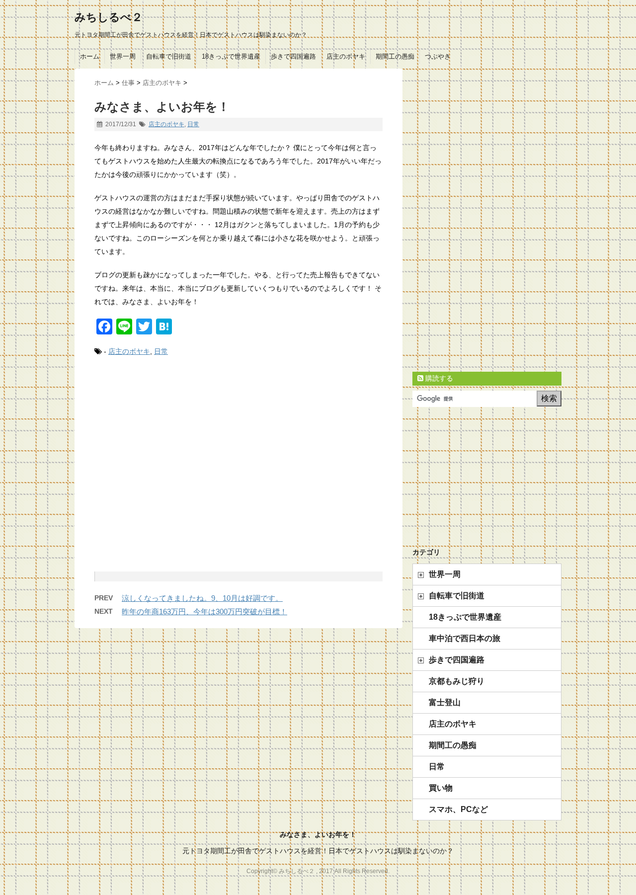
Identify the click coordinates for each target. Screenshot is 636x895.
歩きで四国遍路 (293, 56)
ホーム (89, 56)
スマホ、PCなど (458, 809)
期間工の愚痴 (395, 56)
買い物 (441, 788)
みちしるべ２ (109, 17)
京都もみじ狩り (456, 681)
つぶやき (438, 56)
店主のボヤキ (345, 56)
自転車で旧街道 (168, 56)
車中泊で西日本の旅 (464, 638)
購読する (438, 378)
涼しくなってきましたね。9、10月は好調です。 (202, 598)
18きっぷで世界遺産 (231, 56)
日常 (193, 124)
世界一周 (123, 56)
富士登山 (445, 702)
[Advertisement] (238, 475)
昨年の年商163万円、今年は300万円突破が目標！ (204, 611)
